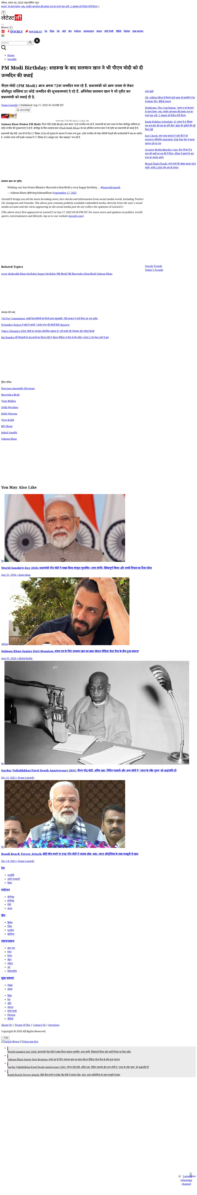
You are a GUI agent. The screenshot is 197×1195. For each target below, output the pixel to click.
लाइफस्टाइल (88, 31)
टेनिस (9, 927)
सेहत (9, 960)
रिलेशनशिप (12, 971)
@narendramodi (110, 188)
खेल (70, 31)
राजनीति (10, 876)
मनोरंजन (77, 31)
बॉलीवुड (10, 897)
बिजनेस (127, 31)
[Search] (2, 24)
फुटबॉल (10, 931)
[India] (3, 36)
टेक (58, 31)
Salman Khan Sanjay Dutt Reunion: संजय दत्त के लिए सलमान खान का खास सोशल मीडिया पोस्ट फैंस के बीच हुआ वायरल (63, 1060)
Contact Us (39, 1025)
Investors (53, 1025)
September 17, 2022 (64, 193)
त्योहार (10, 964)
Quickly (16, 32)
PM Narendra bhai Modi (82, 274)
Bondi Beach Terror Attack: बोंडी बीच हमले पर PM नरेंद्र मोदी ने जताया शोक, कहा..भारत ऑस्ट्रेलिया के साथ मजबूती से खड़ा (63, 1075)
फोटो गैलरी (108, 31)
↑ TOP (5, 1038)
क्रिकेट (10, 923)
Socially (35, 32)
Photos (11, 1015)
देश (45, 31)
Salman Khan (104, 274)
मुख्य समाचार (137, 31)
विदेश (52, 31)
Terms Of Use (22, 1025)
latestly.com (75, 216)
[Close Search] (37, 41)
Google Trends (153, 267)
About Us (6, 1025)
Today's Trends (154, 270)
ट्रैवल (9, 952)
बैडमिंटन (10, 934)
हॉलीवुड (10, 901)
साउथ (9, 909)
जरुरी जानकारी (13, 879)
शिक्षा (9, 883)
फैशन (9, 956)
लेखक (10, 986)
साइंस (9, 989)
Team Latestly (9, 106)
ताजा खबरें (149, 92)
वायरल (99, 31)
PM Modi (62, 274)
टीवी (9, 905)
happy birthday (47, 274)
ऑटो (64, 31)
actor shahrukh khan (14, 274)
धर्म (8, 968)
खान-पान (11, 948)
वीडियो (118, 31)
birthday (32, 274)
